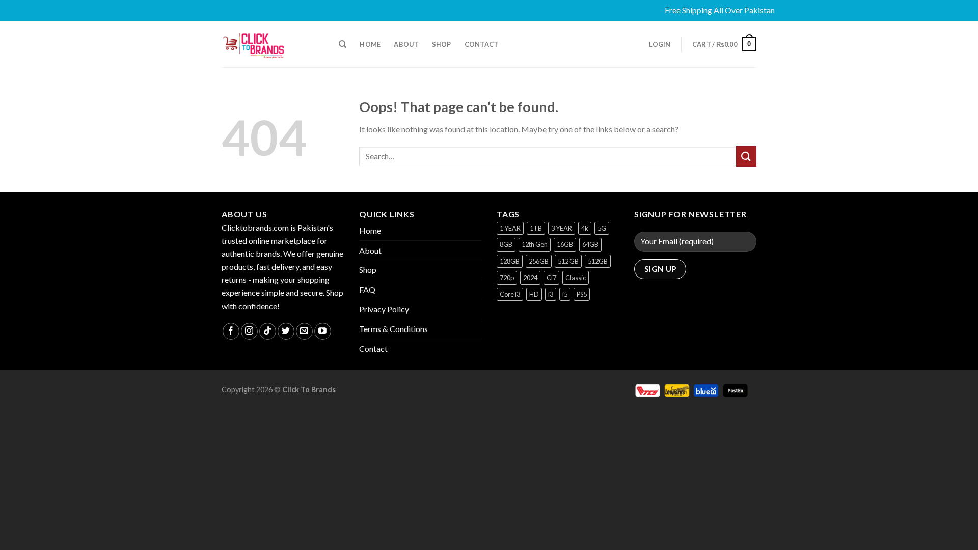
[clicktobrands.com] (272, 44)
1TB (536, 228)
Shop (441, 44)
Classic (575, 277)
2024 (530, 277)
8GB (506, 244)
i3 (550, 294)
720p (507, 277)
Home (370, 44)
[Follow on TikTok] (267, 331)
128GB (510, 261)
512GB (598, 261)
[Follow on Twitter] (286, 331)
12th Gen (535, 244)
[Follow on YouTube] (322, 331)
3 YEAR (561, 228)
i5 (564, 294)
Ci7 (551, 277)
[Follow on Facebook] (231, 331)
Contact (482, 44)
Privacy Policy (384, 309)
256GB (539, 261)
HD (534, 294)
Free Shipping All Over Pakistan (711, 10)
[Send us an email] (304, 331)
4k (584, 228)
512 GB (568, 261)
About (406, 44)
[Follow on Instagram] (249, 331)
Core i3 (510, 294)
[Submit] (746, 156)
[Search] (342, 44)
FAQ (367, 289)
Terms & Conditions (393, 329)
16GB (565, 244)
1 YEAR (510, 228)
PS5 (582, 294)
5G (601, 228)
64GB (590, 244)
